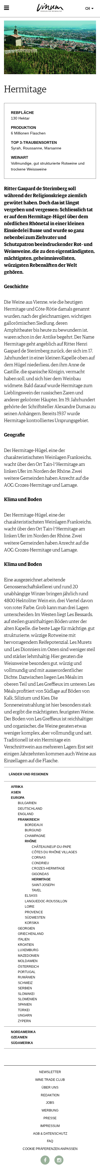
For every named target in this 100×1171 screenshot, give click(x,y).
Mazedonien (28, 956)
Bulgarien (27, 803)
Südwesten (35, 917)
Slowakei (26, 994)
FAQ (50, 1141)
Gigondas (40, 874)
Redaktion (50, 1095)
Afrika (17, 787)
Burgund (33, 830)
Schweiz (25, 983)
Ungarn (25, 1015)
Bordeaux (34, 825)
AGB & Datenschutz (50, 1134)
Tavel (36, 890)
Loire (29, 906)
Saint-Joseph (43, 885)
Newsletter (50, 1072)
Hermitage (41, 879)
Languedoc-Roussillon (46, 901)
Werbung (50, 1110)
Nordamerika (23, 1032)
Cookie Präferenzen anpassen (50, 1149)
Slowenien (27, 999)
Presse (50, 1118)
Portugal (26, 972)
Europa (18, 798)
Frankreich (28, 819)
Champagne (35, 836)
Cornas (39, 857)
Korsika (32, 923)
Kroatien (26, 945)
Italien (24, 939)
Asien (16, 792)
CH (88, 8)
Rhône (31, 841)
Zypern (24, 1021)
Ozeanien (19, 1037)
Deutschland (30, 809)
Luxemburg (28, 950)
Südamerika (22, 1043)
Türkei (24, 1010)
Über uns (50, 1087)
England (26, 814)
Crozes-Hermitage (48, 868)
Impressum (50, 1126)
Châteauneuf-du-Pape (51, 847)
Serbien (25, 988)
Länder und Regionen (28, 774)
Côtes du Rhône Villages (54, 852)
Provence (34, 912)
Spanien (25, 1004)
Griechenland (31, 934)
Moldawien (28, 961)
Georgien (26, 928)
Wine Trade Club (50, 1080)
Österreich (28, 966)
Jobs (50, 1103)
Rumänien (26, 977)
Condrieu (40, 863)
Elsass (31, 896)
